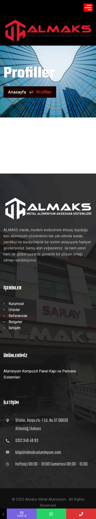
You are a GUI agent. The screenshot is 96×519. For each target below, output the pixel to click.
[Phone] (81, 514)
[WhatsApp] (51, 514)
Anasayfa (17, 92)
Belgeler (15, 322)
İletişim (15, 328)
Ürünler (14, 310)
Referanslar (18, 316)
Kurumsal (16, 303)
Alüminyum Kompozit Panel (25, 371)
